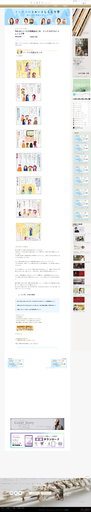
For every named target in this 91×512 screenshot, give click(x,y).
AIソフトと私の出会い (77, 303)
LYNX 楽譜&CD (19, 316)
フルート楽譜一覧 (78, 69)
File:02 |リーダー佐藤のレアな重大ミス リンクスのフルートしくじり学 (81, 209)
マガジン (35, 6)
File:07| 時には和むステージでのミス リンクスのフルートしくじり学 (81, 186)
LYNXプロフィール (20, 315)
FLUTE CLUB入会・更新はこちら (81, 68)
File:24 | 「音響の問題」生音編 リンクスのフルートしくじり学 (81, 163)
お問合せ (22, 508)
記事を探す (66, 6)
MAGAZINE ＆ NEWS (6, 483)
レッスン (23, 483)
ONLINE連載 (32, 36)
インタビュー (15, 483)
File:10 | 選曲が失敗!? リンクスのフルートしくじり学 (81, 174)
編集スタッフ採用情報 (16, 508)
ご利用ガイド (3, 508)
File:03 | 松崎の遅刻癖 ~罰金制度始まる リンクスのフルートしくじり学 (81, 221)
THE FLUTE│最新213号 (79, 66)
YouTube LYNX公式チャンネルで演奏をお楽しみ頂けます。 (28, 320)
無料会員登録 (34, 493)
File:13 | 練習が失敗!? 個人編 (80, 142)
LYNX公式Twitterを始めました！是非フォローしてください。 (29, 318)
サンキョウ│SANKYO (52, 478)
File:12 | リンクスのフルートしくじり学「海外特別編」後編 (81, 153)
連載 (33, 483)
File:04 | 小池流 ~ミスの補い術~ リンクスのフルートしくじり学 (81, 197)
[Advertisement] (37, 383)
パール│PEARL (68, 478)
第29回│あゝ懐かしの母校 (79, 311)
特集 (28, 483)
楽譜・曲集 (39, 483)
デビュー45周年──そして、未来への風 (82, 262)
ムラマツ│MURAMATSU (32, 478)
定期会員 (55, 6)
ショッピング (45, 6)
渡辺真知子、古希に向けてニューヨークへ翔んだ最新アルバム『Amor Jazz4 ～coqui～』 (81, 253)
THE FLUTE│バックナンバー (80, 67)
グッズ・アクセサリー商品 (49, 483)
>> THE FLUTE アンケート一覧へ (80, 76)
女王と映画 (75, 277)
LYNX (36, 36)
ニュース (25, 6)
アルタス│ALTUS (61, 478)
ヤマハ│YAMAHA (23, 478)
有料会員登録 (46, 493)
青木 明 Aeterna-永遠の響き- (79, 269)
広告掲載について (9, 508)
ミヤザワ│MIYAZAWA (43, 478)
